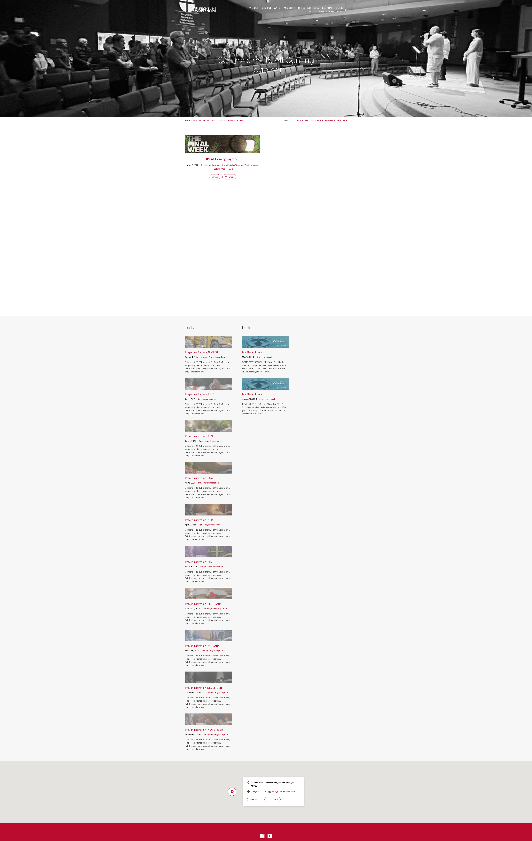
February (206, 608)
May (200, 483)
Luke (231, 169)
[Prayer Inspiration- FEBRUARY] (208, 597)
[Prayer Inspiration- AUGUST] (208, 345)
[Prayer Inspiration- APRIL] (208, 513)
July (199, 399)
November (208, 734)
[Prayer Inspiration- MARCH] (208, 555)
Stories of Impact (264, 357)
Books (318, 120)
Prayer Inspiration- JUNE (199, 436)
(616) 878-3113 (258, 791)
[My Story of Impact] (265, 345)
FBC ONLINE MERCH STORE (321, 12)
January (204, 650)
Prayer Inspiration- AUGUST (201, 352)
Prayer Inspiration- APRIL (200, 519)
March (203, 566)
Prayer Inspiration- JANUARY (202, 645)
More (340, 12)
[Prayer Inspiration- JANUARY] (208, 639)
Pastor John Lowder (210, 165)
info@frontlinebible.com (283, 791)
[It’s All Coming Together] (222, 151)
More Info (254, 799)
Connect (266, 8)
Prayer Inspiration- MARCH (201, 561)
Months (341, 120)
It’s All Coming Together (231, 120)
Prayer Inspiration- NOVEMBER (204, 729)
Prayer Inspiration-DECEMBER (203, 687)
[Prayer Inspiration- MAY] (208, 471)
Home (187, 120)
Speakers (329, 120)
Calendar (327, 8)
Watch (277, 8)
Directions (272, 799)
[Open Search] (346, 10)
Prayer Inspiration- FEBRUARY (203, 603)
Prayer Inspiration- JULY (199, 394)
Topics (298, 120)
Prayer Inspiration (217, 357)
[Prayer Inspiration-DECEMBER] (208, 681)
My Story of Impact (253, 352)
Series (308, 120)
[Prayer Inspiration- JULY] (208, 387)
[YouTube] (270, 836)
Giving (339, 8)
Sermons (197, 120)
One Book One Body (308, 8)
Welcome (254, 8)
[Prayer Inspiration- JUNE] (208, 429)
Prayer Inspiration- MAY (199, 477)
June (201, 441)
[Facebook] (262, 836)
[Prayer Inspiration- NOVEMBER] (208, 723)
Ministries (289, 8)
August (204, 357)
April (201, 525)
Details (215, 177)
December (208, 692)
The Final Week (210, 120)
